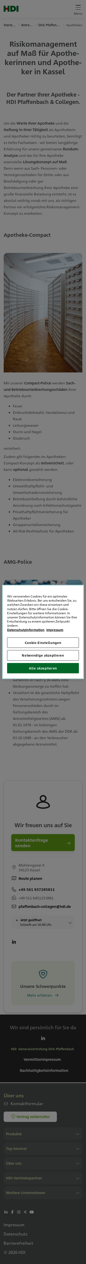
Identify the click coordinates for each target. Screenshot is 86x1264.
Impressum (54, 629)
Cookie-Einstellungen (43, 642)
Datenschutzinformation (25, 629)
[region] (43, 632)
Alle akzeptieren (43, 668)
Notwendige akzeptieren (43, 655)
